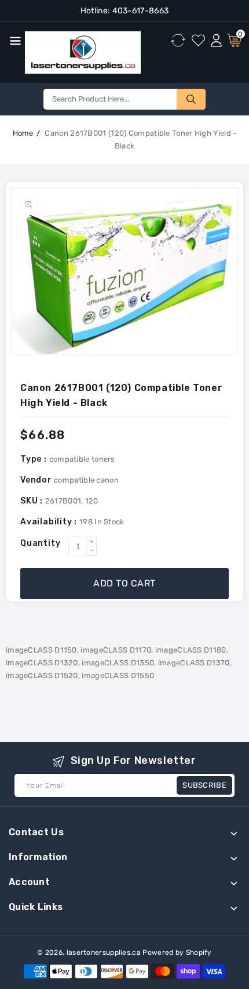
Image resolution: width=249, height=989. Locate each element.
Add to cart (124, 583)
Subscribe (204, 785)
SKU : (32, 501)
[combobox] (124, 99)
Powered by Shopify (176, 952)
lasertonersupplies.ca (104, 952)
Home (23, 133)
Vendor (36, 480)
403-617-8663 (139, 11)
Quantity (40, 543)
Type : (34, 459)
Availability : (49, 522)
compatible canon (86, 480)
